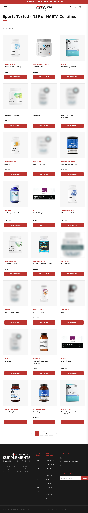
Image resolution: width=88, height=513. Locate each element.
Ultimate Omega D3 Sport (42, 264)
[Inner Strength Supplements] (44, 7)
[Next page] (56, 433)
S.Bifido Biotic (38, 115)
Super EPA (7, 164)
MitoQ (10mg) (66, 361)
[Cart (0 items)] (80, 7)
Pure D (63, 312)
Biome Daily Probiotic (69, 67)
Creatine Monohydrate (69, 164)
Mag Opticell (66, 264)
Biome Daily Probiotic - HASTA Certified (72, 413)
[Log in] (75, 7)
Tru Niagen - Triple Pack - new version (15, 214)
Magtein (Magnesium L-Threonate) (41, 362)
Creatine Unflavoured (12, 115)
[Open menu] (5, 7)
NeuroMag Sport (39, 412)
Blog (37, 491)
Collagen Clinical (39, 164)
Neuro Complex (9, 412)
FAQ (37, 476)
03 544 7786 (67, 458)
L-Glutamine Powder (11, 264)
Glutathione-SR (38, 312)
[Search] (70, 7)
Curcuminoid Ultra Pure (12, 312)
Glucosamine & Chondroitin (71, 213)
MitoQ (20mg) (38, 213)
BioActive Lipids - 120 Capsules (69, 116)
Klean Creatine (38, 67)
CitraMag (7, 361)
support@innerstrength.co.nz (72, 462)
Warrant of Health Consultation (50, 472)
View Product (15, 77)
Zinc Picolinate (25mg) (12, 67)
